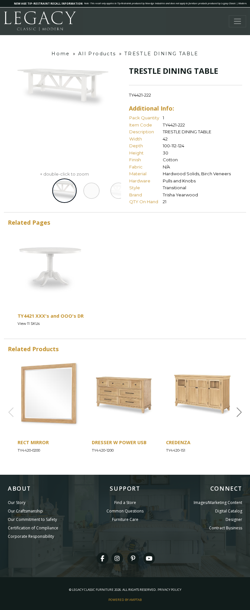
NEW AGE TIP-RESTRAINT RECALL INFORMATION (48, 3)
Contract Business (225, 528)
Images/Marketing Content (218, 502)
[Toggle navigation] (237, 21)
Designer (234, 519)
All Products (97, 54)
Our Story (16, 502)
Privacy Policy (169, 590)
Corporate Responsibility (31, 536)
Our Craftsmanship (25, 511)
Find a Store (125, 502)
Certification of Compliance (33, 528)
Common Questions (125, 511)
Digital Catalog (228, 511)
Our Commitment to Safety (32, 519)
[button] (239, 412)
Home (60, 54)
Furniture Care (125, 519)
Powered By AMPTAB (125, 600)
